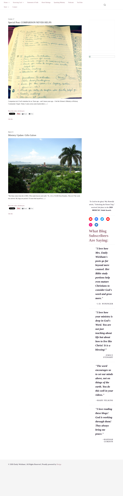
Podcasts (71, 2)
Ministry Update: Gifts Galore (22, 135)
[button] (89, 19)
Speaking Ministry (59, 2)
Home (6, 2)
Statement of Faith (32, 2)
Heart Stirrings (46, 2)
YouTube (80, 2)
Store (5, 7)
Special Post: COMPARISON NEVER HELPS (29, 22)
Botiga (59, 464)
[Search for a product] (105, 4)
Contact (14, 7)
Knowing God (17, 2)
